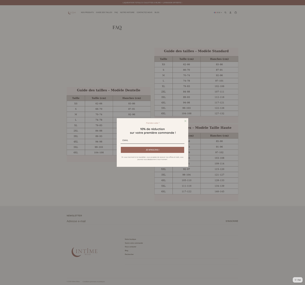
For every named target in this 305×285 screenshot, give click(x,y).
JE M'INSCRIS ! (152, 150)
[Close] (185, 121)
